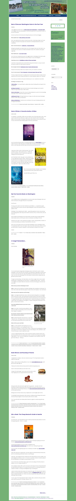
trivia (36, 232)
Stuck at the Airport (15, 92)
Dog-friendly (24, 104)
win (38, 484)
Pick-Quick (17, 406)
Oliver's (38, 483)
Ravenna (41, 483)
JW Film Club (28, 483)
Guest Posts (24, 343)
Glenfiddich (41, 404)
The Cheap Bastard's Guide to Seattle (29, 406)
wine (37, 406)
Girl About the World (15, 88)
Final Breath (35, 185)
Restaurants (24, 403)
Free (23, 481)
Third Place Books (34, 484)
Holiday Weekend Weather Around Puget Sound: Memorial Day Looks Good (57, 47)
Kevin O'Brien (40, 185)
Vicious (19, 186)
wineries (40, 406)
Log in (52, 85)
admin (42, 104)
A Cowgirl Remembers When (36, 343)
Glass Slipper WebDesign (19, 498)
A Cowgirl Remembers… (18, 241)
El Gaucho (29, 404)
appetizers (42, 481)
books (27, 232)
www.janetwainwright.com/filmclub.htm (23, 441)
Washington (29, 345)
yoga (40, 484)
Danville (19, 345)
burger (44, 403)
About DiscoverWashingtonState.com (28, 15)
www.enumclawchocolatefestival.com (37, 388)
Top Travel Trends (23, 53)
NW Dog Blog (14, 84)
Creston (16, 345)
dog (29, 232)
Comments (54, 88)
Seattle (23, 185)
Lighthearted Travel (15, 96)
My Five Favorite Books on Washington (23, 194)
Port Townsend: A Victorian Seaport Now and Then (31, 72)
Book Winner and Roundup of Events (22, 352)
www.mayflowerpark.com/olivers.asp (18, 445)
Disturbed (31, 185)
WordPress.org (54, 89)
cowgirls (12, 345)
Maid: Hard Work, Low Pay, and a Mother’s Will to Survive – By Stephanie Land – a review (57, 51)
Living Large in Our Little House (30, 29)
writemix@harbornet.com (37, 361)
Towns (29, 104)
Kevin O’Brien (38, 142)
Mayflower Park (33, 483)
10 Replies (13, 417)
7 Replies (13, 243)
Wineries (32, 104)
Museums (26, 481)
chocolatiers (21, 404)
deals (19, 483)
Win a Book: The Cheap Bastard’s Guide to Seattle (26, 414)
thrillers (15, 186)
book (41, 403)
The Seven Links (41, 29)
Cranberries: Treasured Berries (28, 45)
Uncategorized (33, 403)
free (25, 483)
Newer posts (43, 492)
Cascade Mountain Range (37, 344)
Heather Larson (21, 407)
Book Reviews (58, 15)
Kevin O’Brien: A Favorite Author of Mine (23, 111)
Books (21, 104)
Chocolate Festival (14, 404)
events (37, 404)
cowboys (43, 344)
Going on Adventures (15, 100)
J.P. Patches (33, 232)
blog (12, 483)
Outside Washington (42, 15)
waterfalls (40, 232)
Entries (53, 86)
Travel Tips (51, 15)
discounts (22, 483)
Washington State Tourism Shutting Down (29, 66)
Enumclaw (34, 404)
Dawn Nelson (23, 345)
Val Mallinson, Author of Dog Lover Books (27, 60)
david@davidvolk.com (36, 472)
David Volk (25, 404)
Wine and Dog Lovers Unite (24, 37)
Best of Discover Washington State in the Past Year (27, 24)
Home (18, 15)
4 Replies (13, 27)
